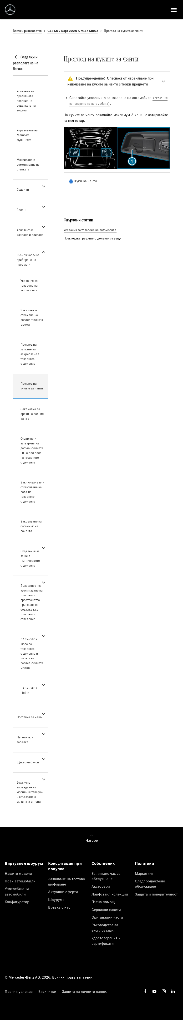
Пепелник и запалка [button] (25, 739)
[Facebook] (145, 991)
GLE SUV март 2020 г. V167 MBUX (72, 31)
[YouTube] (154, 991)
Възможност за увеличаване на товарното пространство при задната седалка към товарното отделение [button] (31, 602)
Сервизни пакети (106, 909)
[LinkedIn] (173, 991)
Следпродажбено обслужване (150, 884)
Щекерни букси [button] (28, 762)
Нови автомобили (20, 881)
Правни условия (19, 991)
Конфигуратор (17, 901)
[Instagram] (164, 991)
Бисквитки (47, 991)
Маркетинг (144, 873)
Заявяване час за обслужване (106, 876)
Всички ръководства (27, 31)
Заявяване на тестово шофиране (66, 881)
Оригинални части (107, 917)
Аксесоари (101, 886)
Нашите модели (18, 873)
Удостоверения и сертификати (106, 940)
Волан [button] (21, 210)
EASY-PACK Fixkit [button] (29, 690)
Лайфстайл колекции (110, 894)
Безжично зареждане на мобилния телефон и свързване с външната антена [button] (30, 792)
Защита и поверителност (156, 894)
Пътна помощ (103, 901)
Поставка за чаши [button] (29, 717)
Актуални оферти (63, 891)
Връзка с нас (59, 907)
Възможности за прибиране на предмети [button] (28, 260)
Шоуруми (56, 899)
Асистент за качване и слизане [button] (30, 232)
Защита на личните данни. (84, 991)
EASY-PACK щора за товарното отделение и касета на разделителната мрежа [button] (31, 653)
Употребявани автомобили (17, 891)
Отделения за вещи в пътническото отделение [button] (30, 558)
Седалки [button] (23, 189)
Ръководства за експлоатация (105, 927)
